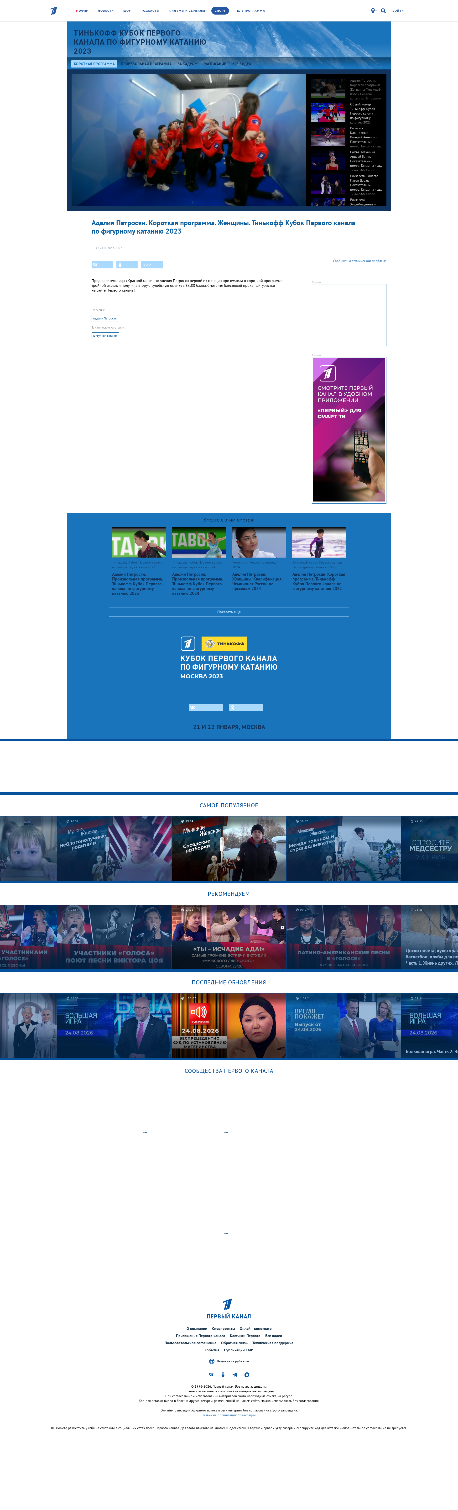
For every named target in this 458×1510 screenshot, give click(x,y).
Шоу (127, 10)
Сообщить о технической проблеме (359, 261)
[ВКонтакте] (102, 264)
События (212, 1350)
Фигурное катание (105, 336)
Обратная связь (234, 1342)
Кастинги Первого (245, 1335)
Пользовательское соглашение (190, 1342)
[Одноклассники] (127, 264)
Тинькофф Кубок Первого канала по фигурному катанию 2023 (140, 42)
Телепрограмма (250, 10)
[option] (346, 86)
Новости (106, 10)
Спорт (220, 10)
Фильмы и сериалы (187, 10)
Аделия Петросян (105, 318)
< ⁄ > (147, 265)
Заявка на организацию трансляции (229, 1415)
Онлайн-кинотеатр (256, 1328)
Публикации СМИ (239, 1350)
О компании (197, 1328)
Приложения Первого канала (200, 1335)
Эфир (83, 10)
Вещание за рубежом (233, 1361)
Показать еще (229, 611)
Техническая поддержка (272, 1342)
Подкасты (150, 10)
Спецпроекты (223, 1328)
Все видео (273, 1335)
